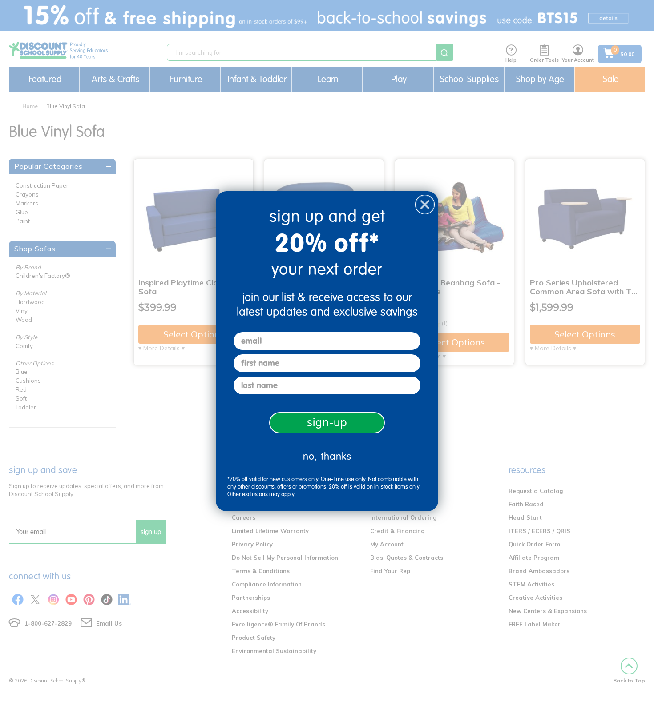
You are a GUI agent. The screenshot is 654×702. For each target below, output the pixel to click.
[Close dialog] (425, 204)
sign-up (327, 422)
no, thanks (327, 456)
